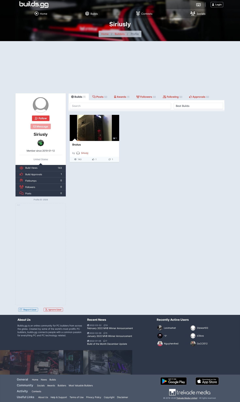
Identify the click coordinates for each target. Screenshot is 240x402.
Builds (52, 379)
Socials (41, 385)
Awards (51, 385)
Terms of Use (77, 397)
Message (42, 126)
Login (218, 4)
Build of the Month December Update (107, 343)
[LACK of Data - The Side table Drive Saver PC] (46, 362)
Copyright (109, 397)
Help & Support (59, 397)
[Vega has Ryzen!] (71, 362)
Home (105, 34)
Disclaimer (122, 397)
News (44, 379)
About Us (43, 397)
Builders (120, 34)
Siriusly (41, 134)
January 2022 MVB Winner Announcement (109, 336)
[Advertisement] (120, 65)
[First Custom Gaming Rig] (22, 362)
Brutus (76, 144)
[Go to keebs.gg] (198, 4)
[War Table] (120, 362)
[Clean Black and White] (95, 362)
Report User (30, 309)
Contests (36, 391)
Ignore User (55, 309)
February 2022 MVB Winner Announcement (110, 328)
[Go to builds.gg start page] (34, 4)
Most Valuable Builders (81, 385)
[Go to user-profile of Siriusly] (40, 105)
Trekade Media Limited (186, 398)
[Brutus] (94, 128)
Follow (42, 118)
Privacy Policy (93, 397)
